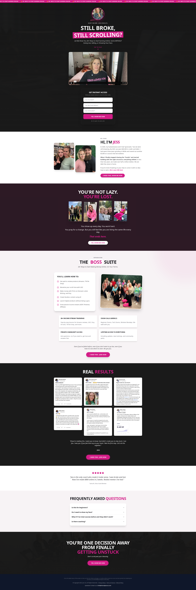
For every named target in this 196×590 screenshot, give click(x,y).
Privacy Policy (102, 582)
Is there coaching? (79, 521)
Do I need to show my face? (82, 512)
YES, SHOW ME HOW (98, 116)
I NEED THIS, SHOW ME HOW (112, 175)
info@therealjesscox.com (104, 585)
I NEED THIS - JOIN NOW (98, 355)
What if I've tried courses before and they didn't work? (92, 517)
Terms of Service (111, 582)
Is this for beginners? (80, 507)
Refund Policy (119, 582)
